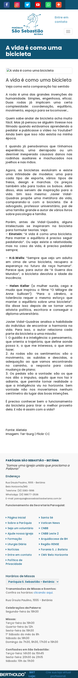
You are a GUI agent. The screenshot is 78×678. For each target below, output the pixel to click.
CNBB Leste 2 (50, 533)
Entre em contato (61, 19)
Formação (15, 539)
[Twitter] (27, 5)
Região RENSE (50, 544)
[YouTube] (38, 5)
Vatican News (50, 523)
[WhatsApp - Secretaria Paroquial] (48, 5)
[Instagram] (17, 5)
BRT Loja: (32, 674)
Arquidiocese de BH (54, 539)
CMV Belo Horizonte (54, 555)
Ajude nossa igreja (20, 533)
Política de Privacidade (14, 562)
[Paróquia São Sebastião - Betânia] (27, 24)
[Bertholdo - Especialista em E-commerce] (13, 674)
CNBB (44, 528)
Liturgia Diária (17, 544)
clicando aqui (43, 592)
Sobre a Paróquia (20, 523)
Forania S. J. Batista (54, 549)
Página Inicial (17, 517)
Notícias (13, 549)
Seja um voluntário (20, 528)
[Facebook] (6, 5)
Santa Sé (47, 517)
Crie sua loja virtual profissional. (58, 674)
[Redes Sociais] (59, 5)
